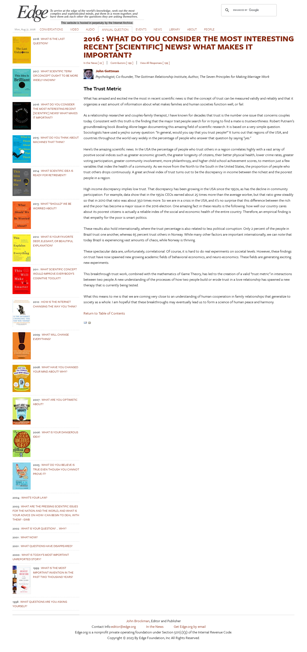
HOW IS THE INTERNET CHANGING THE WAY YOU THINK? (55, 303)
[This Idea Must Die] (22, 195)
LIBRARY (174, 29)
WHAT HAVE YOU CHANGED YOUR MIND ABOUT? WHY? (55, 369)
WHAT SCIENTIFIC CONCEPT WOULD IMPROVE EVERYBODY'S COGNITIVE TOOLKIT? (55, 273)
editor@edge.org (123, 626)
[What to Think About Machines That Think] (22, 161)
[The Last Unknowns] (22, 62)
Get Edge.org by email (190, 626)
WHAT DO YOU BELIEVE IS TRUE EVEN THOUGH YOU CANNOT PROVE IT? (56, 469)
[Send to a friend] (85, 323)
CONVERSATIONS (51, 29)
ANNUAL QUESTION (115, 29)
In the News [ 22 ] (94, 63)
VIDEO (74, 29)
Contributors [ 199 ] (121, 63)
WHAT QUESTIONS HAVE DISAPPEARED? (46, 546)
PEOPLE (209, 29)
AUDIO (90, 29)
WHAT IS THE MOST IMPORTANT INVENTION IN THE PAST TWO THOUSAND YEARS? (53, 572)
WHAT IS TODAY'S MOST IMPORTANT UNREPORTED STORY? (41, 556)
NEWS (158, 29)
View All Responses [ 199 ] (155, 63)
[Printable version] (89, 323)
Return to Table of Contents (104, 313)
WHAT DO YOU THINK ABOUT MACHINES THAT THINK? (56, 139)
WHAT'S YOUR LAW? (34, 497)
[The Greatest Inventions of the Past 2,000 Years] (22, 593)
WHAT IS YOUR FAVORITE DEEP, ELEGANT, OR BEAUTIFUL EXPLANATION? (53, 241)
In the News (155, 626)
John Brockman (138, 620)
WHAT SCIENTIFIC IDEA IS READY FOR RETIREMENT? (53, 172)
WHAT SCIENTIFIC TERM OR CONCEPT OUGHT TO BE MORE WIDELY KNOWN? (55, 75)
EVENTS (141, 29)
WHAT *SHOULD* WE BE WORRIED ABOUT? (52, 205)
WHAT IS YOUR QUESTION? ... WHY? (43, 528)
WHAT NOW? (29, 537)
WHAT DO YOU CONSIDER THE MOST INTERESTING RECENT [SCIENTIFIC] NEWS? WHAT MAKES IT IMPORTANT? (55, 111)
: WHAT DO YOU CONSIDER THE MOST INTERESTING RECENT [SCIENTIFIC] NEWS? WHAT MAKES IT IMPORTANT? (189, 46)
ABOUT (192, 29)
